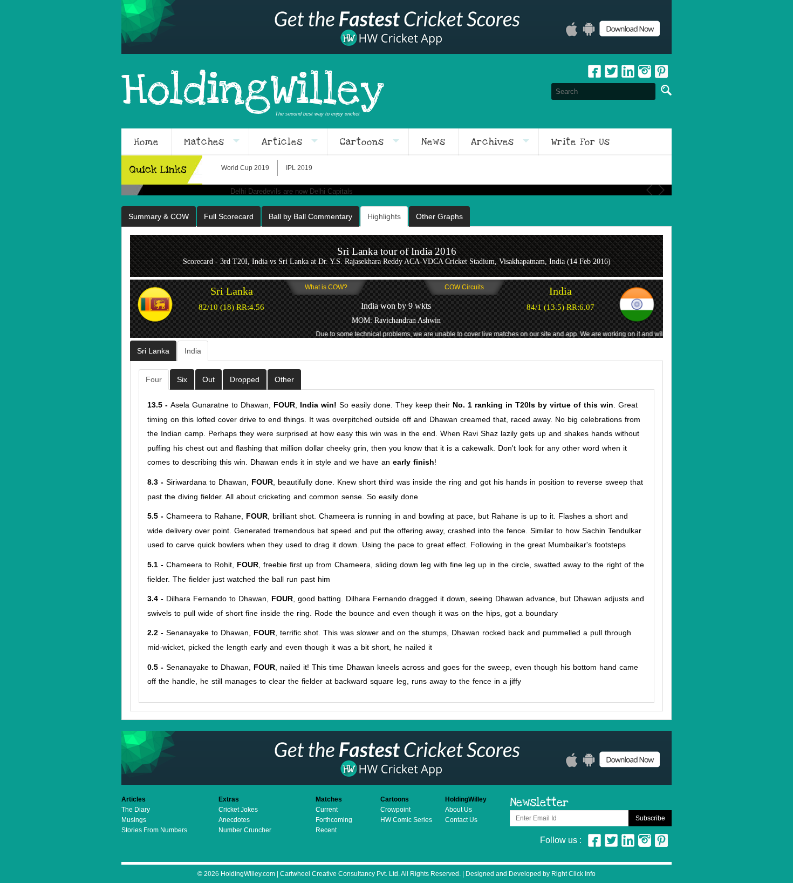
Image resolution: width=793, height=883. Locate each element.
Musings (133, 820)
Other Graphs (439, 216)
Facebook (594, 71)
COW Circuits (464, 287)
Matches (204, 142)
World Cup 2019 (245, 168)
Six (182, 379)
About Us (458, 809)
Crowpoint (395, 809)
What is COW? (326, 287)
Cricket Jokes (238, 809)
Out (208, 379)
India (192, 351)
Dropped (244, 379)
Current (327, 809)
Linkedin (627, 71)
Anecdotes (234, 820)
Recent (326, 830)
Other (284, 379)
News (433, 142)
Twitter (611, 71)
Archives (492, 142)
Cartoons (362, 142)
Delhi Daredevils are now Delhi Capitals (291, 191)
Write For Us (580, 142)
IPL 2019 (299, 168)
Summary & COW (158, 216)
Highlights (384, 216)
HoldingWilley (252, 91)
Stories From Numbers (154, 830)
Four (154, 379)
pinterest (661, 71)
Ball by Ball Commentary (310, 216)
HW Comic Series (406, 820)
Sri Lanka (153, 351)
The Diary (135, 809)
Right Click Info (573, 874)
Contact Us (461, 820)
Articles (282, 142)
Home (146, 142)
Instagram (644, 71)
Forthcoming (334, 820)
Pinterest (661, 840)
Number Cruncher (244, 830)
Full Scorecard (229, 216)
